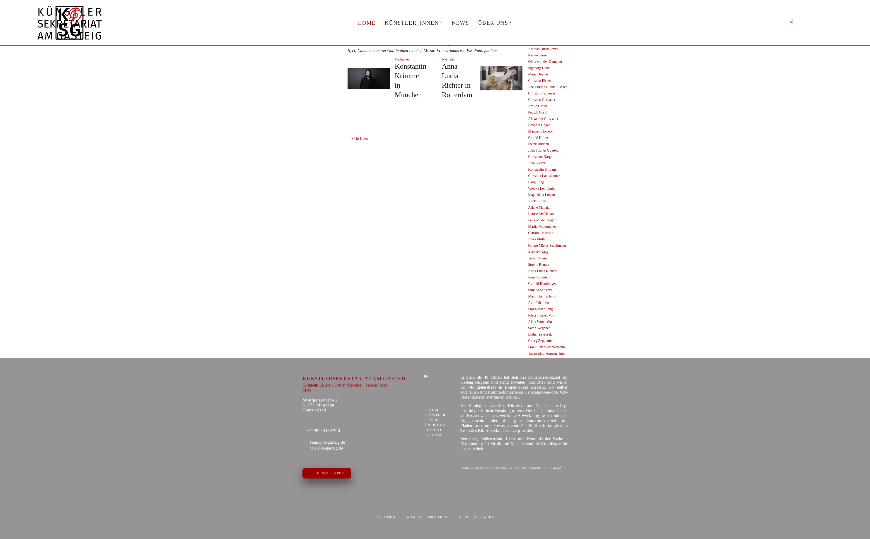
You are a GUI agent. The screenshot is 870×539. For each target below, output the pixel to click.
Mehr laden (359, 138)
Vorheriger (402, 59)
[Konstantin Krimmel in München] (369, 78)
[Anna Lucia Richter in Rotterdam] (501, 78)
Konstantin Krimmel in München (410, 80)
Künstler (435, 415)
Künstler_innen (412, 23)
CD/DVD (435, 430)
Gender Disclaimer (477, 517)
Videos (434, 435)
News (460, 23)
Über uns (493, 23)
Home (367, 23)
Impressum (385, 517)
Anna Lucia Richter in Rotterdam (457, 80)
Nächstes (448, 59)
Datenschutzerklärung (427, 517)
